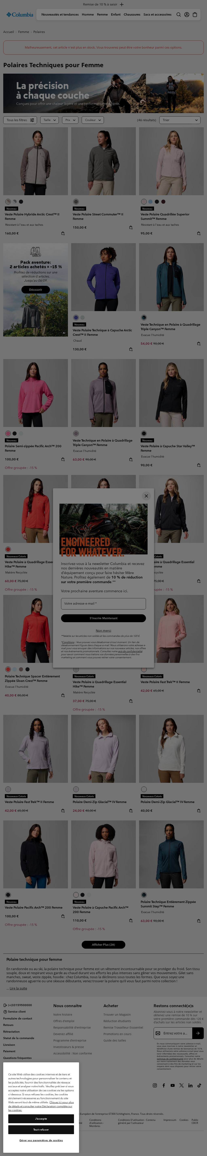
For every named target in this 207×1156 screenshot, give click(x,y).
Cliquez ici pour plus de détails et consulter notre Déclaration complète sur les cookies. (41, 1106)
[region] (41, 1107)
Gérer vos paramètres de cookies (41, 1140)
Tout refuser (41, 1129)
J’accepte (41, 1118)
